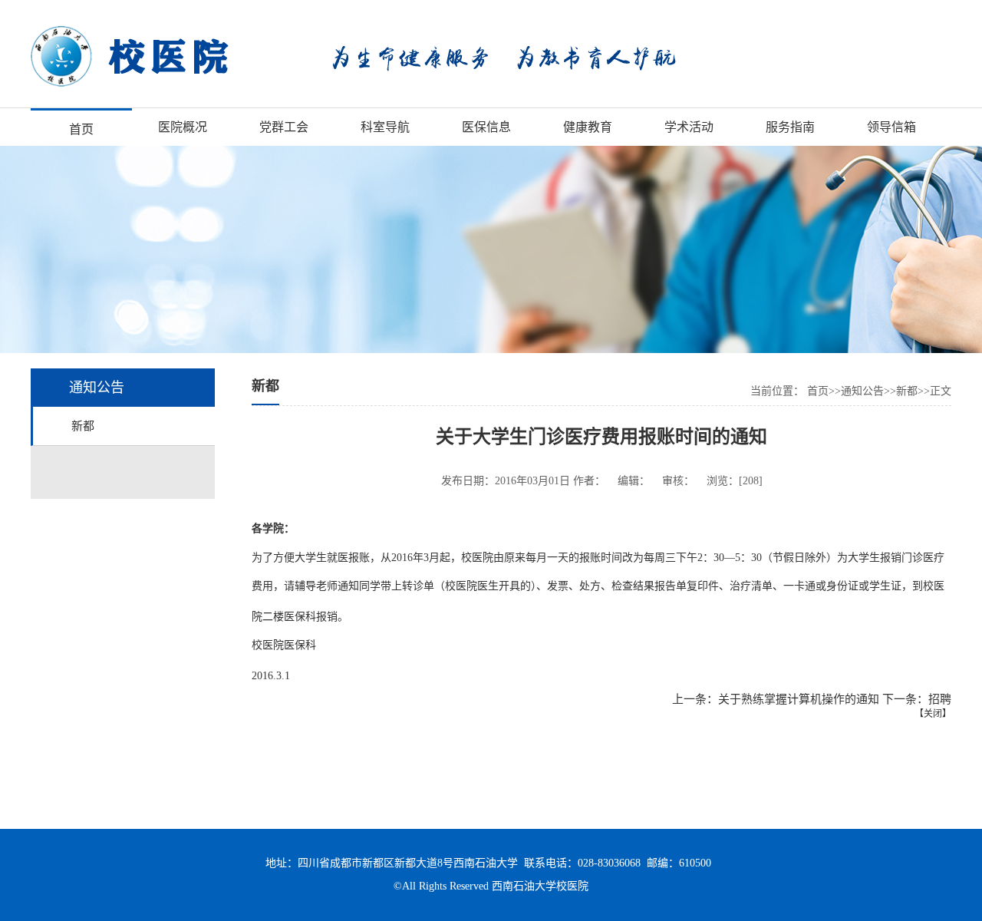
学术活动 (688, 127)
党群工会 (283, 127)
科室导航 (385, 127)
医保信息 (486, 127)
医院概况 (182, 127)
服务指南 (790, 127)
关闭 (933, 713)
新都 (82, 426)
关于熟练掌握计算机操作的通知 (798, 699)
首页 (81, 129)
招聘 (939, 699)
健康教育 (587, 127)
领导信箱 (891, 127)
